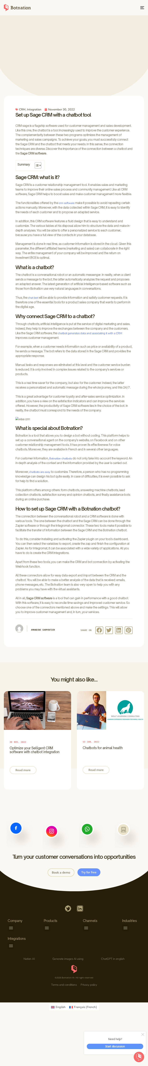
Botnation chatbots (60, 458)
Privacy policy (89, 985)
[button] (99, 630)
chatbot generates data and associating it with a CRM (90, 333)
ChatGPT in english (112, 959)
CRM (22, 109)
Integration (34, 109)
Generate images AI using (67, 959)
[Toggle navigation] (120, 7)
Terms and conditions (64, 985)
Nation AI (29, 959)
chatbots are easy (39, 472)
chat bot (33, 298)
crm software (67, 203)
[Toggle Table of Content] (36, 165)
